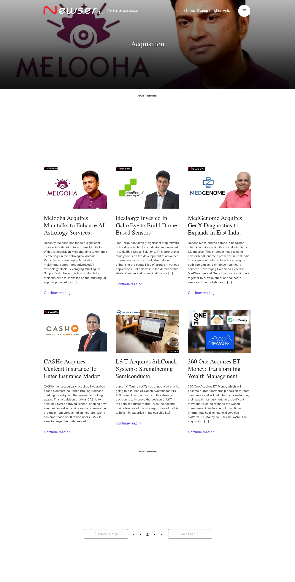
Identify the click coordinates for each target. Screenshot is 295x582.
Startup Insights (209, 11)
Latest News (185, 11)
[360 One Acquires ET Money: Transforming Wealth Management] (219, 331)
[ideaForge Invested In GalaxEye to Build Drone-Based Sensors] (147, 188)
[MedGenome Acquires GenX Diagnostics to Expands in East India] (219, 188)
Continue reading (57, 293)
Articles (228, 11)
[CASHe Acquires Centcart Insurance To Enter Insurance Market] (75, 331)
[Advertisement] (147, 127)
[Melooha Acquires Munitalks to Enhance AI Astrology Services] (75, 188)
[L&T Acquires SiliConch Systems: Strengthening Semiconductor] (147, 331)
